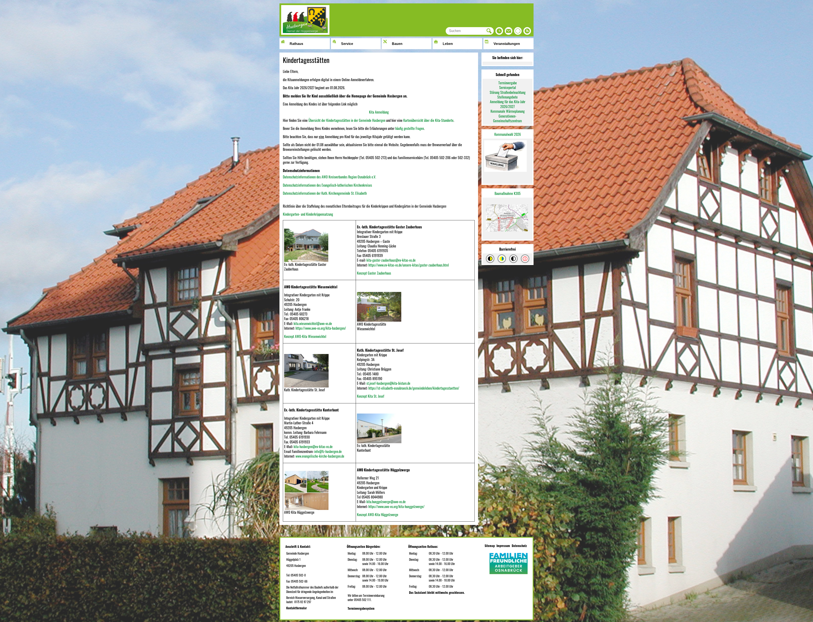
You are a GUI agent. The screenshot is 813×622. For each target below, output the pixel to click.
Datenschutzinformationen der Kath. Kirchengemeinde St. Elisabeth (325, 193)
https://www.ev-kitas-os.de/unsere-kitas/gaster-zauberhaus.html (408, 265)
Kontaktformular (296, 608)
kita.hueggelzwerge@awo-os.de (386, 501)
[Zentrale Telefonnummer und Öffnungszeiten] (499, 32)
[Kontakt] (508, 32)
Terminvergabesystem (361, 608)
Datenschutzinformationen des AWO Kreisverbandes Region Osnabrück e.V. (329, 176)
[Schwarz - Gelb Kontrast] (490, 258)
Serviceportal (507, 87)
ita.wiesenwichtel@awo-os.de (313, 323)
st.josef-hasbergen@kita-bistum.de (388, 383)
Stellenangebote (507, 97)
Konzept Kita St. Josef (370, 396)
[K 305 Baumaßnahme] (507, 218)
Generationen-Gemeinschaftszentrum (507, 118)
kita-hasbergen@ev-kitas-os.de (313, 446)
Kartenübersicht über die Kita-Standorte (428, 120)
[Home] (305, 33)
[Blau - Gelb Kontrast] (501, 258)
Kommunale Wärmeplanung (508, 111)
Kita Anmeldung (379, 112)
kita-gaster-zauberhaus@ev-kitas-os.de (391, 260)
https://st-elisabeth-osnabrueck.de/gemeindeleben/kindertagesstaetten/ (413, 388)
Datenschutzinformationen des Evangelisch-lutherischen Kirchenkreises (327, 185)
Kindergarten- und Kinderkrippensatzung (308, 214)
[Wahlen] (507, 156)
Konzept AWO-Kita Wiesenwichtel (305, 336)
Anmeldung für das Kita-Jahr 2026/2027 (507, 104)
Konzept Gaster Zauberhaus (374, 273)
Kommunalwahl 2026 (507, 134)
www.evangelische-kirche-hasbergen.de (320, 456)
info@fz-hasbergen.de (328, 451)
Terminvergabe (507, 82)
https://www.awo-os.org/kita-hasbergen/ (321, 328)
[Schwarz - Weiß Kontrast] (513, 258)
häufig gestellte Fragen (409, 128)
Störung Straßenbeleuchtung (507, 92)
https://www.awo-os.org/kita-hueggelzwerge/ (396, 506)
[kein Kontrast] (525, 258)
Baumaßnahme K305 (508, 193)
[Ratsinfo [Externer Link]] (517, 32)
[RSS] (527, 32)
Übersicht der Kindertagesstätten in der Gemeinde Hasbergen (346, 120)
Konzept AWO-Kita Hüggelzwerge (377, 514)
